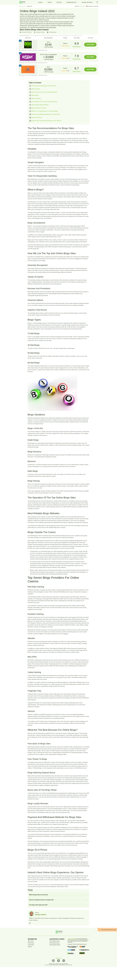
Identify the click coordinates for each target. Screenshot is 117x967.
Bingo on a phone (37, 117)
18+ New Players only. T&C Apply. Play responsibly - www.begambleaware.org (33, 50)
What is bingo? (36, 89)
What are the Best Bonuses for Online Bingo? (45, 111)
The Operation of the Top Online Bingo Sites (44, 101)
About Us (30, 946)
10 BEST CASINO (71, 938)
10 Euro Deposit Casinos (54, 944)
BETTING (59, 2)
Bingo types (35, 95)
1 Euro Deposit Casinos (54, 941)
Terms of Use (31, 941)
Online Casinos (22, 6)
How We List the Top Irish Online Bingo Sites (44, 92)
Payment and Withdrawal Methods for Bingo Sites (46, 114)
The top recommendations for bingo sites (44, 85)
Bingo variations (36, 98)
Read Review (76, 46)
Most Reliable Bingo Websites (40, 104)
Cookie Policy (31, 944)
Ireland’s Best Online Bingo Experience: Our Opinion (46, 120)
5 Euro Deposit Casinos (54, 942)
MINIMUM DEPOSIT (71, 2)
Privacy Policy (31, 942)
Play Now (90, 44)
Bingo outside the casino (39, 108)
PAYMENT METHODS (87, 2)
